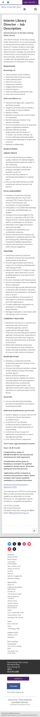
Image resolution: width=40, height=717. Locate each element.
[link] (3, 2)
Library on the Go (13, 569)
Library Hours (12, 601)
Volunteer (10, 637)
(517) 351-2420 (13, 671)
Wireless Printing (13, 578)
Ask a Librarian (12, 624)
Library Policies (12, 603)
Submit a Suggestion (14, 576)
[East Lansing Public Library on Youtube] (29, 544)
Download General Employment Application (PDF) (16, 486)
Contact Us (11, 591)
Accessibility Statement (19, 702)
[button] (8, 2)
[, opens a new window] (13, 689)
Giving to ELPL (12, 635)
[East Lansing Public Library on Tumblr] (14, 549)
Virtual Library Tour (14, 615)
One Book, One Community (12, 652)
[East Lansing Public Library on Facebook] (9, 544)
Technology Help (13, 629)
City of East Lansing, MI (15, 692)
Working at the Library (15, 617)
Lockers (10, 571)
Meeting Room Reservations (12, 607)
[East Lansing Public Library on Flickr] (19, 544)
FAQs (9, 626)
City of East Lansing (14, 646)
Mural (9, 610)
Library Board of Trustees (13, 597)
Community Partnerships (12, 563)
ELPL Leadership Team (15, 612)
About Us (10, 585)
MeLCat (10, 573)
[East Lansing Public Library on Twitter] (14, 544)
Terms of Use (13, 700)
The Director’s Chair (14, 594)
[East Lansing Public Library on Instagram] (24, 544)
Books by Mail (12, 557)
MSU (9, 649)
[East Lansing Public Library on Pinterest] (9, 549)
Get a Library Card (13, 566)
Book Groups (12, 559)
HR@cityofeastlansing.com (18, 513)
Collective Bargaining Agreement (14, 588)
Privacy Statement (25, 700)
